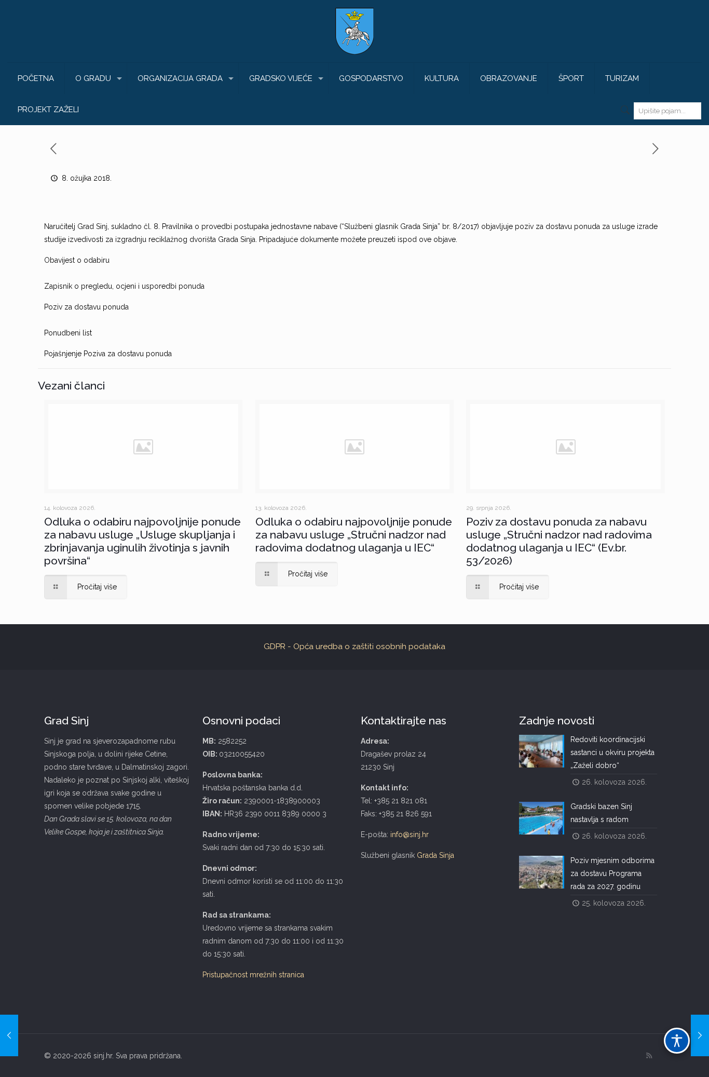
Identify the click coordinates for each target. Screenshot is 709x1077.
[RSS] (649, 1055)
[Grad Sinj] (354, 31)
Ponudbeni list (68, 333)
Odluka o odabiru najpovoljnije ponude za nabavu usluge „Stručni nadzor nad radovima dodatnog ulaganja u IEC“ (353, 534)
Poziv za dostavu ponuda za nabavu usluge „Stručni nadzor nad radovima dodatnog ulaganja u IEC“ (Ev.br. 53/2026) (559, 541)
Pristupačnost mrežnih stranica (253, 975)
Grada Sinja (435, 855)
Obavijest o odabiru (77, 260)
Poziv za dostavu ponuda (86, 307)
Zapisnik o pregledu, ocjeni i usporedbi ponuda (124, 286)
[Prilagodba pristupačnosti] (677, 1041)
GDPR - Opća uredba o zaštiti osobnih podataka (354, 646)
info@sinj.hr (409, 834)
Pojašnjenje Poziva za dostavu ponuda (108, 353)
